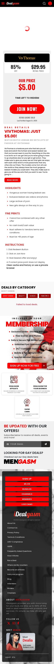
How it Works (12, 555)
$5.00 (27, 484)
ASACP (8, 657)
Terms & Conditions (16, 537)
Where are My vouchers (17, 565)
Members (27, 499)
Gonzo (33, 296)
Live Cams (27, 504)
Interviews (11, 583)
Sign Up (27, 478)
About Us (11, 523)
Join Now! (14, 371)
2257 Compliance (15, 542)
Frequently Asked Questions (19, 551)
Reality (22, 296)
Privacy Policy (13, 532)
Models (10, 588)
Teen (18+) (45, 296)
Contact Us (12, 528)
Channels (27, 494)
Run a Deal (11, 560)
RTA (13, 657)
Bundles (27, 489)
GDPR (9, 546)
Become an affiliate (16, 569)
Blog (9, 579)
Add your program (15, 574)
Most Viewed (8, 296)
